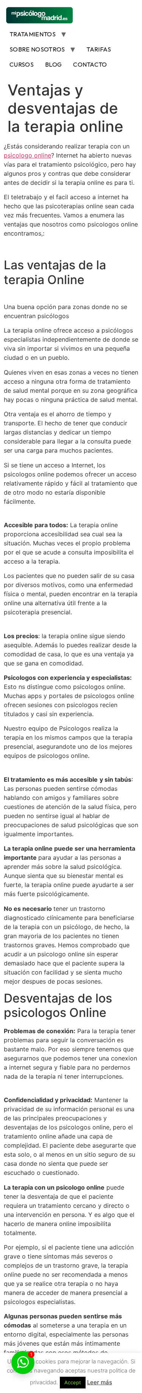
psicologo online (27, 155)
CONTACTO (90, 64)
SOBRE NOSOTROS (37, 49)
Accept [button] (72, 1382)
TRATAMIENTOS (32, 34)
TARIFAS (98, 49)
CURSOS (21, 64)
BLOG (53, 64)
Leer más (99, 1382)
